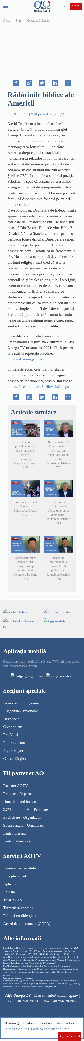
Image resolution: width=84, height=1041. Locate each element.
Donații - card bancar (19, 801)
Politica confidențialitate (50, 1029)
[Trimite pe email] (68, 83)
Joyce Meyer (13, 750)
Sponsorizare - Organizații (23, 825)
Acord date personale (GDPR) (26, 923)
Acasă (6, 20)
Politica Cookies (16, 1029)
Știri (18, 20)
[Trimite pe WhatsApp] (29, 83)
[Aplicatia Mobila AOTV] (59, 676)
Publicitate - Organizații (22, 817)
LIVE (75, 6)
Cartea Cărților (14, 758)
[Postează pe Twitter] (42, 83)
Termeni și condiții (18, 908)
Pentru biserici (14, 833)
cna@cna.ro (50, 987)
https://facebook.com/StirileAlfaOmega (38, 386)
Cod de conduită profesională (18, 978)
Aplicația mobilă (16, 884)
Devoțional (11, 719)
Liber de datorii (15, 742)
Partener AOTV (15, 786)
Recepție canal (14, 876)
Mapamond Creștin (38, 20)
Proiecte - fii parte (17, 793)
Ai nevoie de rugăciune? (22, 703)
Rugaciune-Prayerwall (20, 711)
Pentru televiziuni (17, 841)
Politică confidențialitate (22, 916)
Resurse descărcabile (19, 868)
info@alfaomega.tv (63, 995)
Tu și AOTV (13, 900)
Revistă (9, 892)
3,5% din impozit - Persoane (25, 809)
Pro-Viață (10, 735)
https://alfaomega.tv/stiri (27, 359)
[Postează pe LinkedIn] (55, 83)
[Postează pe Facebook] (16, 83)
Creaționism (12, 727)
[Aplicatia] (27, 676)
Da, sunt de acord (69, 1036)
